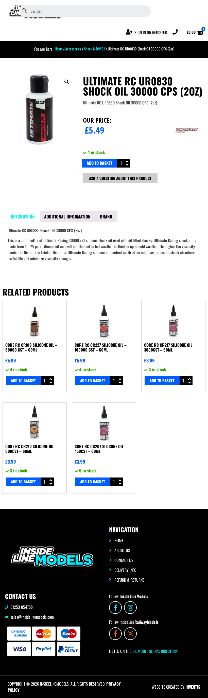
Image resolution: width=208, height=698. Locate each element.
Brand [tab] (106, 216)
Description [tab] (23, 216)
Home (58, 48)
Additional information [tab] (67, 216)
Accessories (73, 48)
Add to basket (99, 163)
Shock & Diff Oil (94, 48)
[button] (66, 81)
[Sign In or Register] (129, 32)
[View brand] (187, 145)
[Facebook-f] (115, 607)
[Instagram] (130, 607)
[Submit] (24, 11)
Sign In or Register (150, 32)
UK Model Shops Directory (154, 651)
